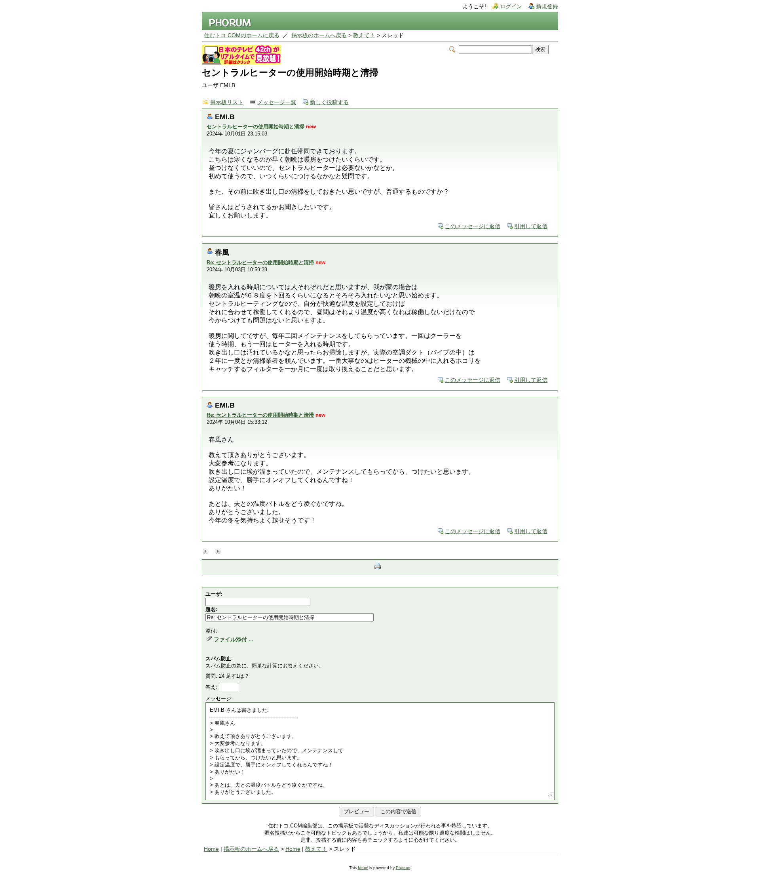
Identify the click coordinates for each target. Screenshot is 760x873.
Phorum (403, 867)
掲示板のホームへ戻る (319, 35)
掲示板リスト (226, 102)
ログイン (511, 7)
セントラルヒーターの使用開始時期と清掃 (255, 127)
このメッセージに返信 (472, 226)
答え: (212, 687)
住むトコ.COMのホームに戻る (241, 35)
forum (363, 867)
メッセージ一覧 (276, 102)
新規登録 (547, 7)
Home (211, 849)
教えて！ (364, 35)
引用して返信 (530, 226)
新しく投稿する (329, 102)
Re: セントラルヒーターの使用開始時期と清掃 (260, 262)
